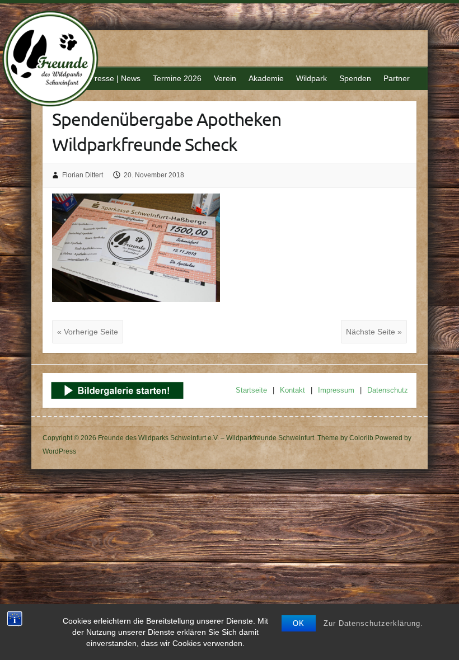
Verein (225, 78)
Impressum (336, 390)
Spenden (355, 78)
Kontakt (292, 390)
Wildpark (311, 78)
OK (299, 623)
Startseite (251, 390)
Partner (396, 78)
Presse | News (115, 78)
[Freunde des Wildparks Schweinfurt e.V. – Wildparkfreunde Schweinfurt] (57, 60)
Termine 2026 (177, 78)
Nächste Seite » (374, 331)
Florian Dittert (82, 175)
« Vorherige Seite (87, 331)
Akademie (266, 78)
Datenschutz (387, 390)
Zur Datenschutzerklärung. (373, 623)
